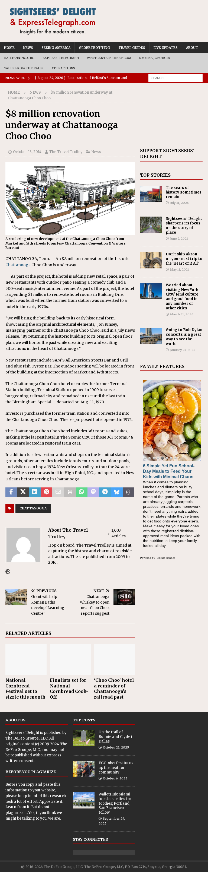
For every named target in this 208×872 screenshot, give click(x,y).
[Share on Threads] (128, 492)
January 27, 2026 (182, 350)
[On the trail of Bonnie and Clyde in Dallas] (84, 738)
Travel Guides (131, 48)
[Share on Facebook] (11, 492)
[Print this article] (70, 492)
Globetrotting (94, 48)
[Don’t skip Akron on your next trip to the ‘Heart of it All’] (151, 260)
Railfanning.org (19, 58)
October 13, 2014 (27, 152)
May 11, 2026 (180, 269)
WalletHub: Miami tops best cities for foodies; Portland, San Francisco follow (115, 803)
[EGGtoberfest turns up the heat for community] (84, 769)
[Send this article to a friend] (58, 492)
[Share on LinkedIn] (35, 492)
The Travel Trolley (66, 152)
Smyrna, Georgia (154, 58)
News (28, 48)
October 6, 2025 (115, 778)
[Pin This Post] (46, 492)
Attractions (63, 68)
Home (9, 48)
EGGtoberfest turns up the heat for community (116, 768)
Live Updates (166, 48)
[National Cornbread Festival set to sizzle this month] (26, 659)
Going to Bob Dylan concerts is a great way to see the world (184, 337)
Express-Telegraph (61, 58)
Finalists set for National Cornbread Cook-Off (69, 688)
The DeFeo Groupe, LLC (26, 738)
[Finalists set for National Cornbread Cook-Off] (70, 659)
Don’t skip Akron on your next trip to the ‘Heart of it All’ (184, 259)
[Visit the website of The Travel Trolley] (7, 571)
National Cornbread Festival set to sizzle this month (25, 688)
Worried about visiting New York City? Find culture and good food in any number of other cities (182, 296)
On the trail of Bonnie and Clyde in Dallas (117, 737)
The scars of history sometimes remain (184, 192)
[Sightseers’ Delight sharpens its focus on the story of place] (151, 225)
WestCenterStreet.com (109, 58)
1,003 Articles (118, 533)
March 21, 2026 (181, 314)
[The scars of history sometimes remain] (151, 194)
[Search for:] (175, 77)
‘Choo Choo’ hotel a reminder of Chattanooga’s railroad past (114, 688)
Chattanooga (18, 264)
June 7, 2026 (179, 238)
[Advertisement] (171, 115)
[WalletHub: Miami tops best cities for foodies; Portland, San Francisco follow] (84, 800)
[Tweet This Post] (23, 492)
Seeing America (55, 48)
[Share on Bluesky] (117, 492)
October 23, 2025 (116, 747)
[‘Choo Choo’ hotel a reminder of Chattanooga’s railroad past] (114, 659)
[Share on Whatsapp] (81, 492)
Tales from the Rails (23, 68)
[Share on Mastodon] (93, 492)
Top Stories (155, 175)
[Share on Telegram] (105, 492)
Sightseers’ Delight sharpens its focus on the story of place (184, 225)
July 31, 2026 (179, 203)
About (192, 48)
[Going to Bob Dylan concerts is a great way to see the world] (151, 336)
